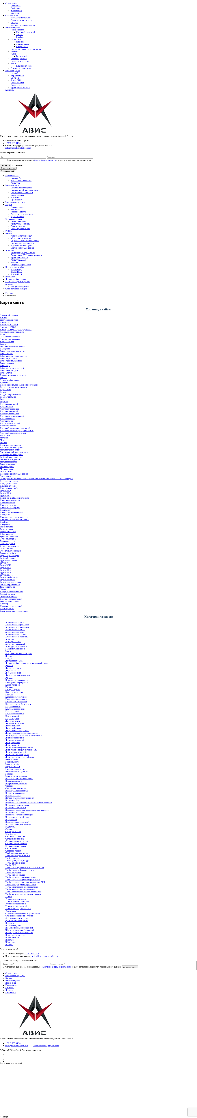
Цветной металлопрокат (22, 192)
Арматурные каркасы (20, 87)
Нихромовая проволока (16, 783)
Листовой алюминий (25, 32)
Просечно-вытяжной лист (17, 817)
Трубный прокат (7, 558)
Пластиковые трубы (14, 267)
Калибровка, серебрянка (16, 682)
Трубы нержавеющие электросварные (22, 880)
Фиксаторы (10, 911)
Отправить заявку (8, 168)
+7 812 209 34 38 (13, 143)
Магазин (4, 438)
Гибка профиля (7, 363)
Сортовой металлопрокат (22, 248)
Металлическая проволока (17, 771)
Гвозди (8, 658)
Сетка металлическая (15, 836)
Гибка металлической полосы (13, 356)
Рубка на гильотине (9, 536)
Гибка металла (17, 30)
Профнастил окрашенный (17, 822)
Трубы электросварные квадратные (21, 887)
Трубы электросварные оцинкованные (23, 892)
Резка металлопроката (21, 68)
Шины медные (12, 937)
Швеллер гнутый (13, 925)
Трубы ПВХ (16, 272)
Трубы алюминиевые (15, 863)
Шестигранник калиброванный (19, 930)
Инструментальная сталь (16, 680)
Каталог (3, 392)
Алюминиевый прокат (15, 634)
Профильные (22, 46)
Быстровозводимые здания (23, 25)
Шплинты (10, 942)
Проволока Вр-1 (12, 800)
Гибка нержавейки (8, 358)
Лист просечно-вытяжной (12, 416)
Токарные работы (8, 553)
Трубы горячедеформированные (20, 870)
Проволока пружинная (15, 807)
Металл (8, 233)
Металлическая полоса (21, 180)
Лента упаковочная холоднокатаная (21, 733)
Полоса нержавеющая (10, 500)
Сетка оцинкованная (20, 228)
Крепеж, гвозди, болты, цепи (18, 704)
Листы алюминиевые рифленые (20, 757)
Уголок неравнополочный (17, 901)
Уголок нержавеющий (10, 584)
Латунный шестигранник (17, 730)
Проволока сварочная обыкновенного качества (27, 810)
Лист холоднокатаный (10, 423)
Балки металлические (15, 649)
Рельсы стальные (8, 531)
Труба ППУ (16, 80)
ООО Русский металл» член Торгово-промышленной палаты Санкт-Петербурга (36, 478)
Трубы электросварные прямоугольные (23, 894)
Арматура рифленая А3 (16, 646)
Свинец (8, 829)
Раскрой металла (18, 212)
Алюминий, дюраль (9, 315)
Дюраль (8, 677)
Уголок (19, 34)
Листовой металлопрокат (22, 243)
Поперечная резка (8, 505)
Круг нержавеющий (9, 404)
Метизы (9, 774)
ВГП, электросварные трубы (18, 653)
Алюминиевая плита (14, 622)
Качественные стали (14, 692)
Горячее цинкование (20, 61)
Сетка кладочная (18, 221)
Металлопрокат (12, 70)
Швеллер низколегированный (19, 928)
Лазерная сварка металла (22, 214)
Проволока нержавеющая (11, 512)
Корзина (4, 402)
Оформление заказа (9, 481)
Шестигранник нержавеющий (14, 611)
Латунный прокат (13, 728)
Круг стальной (6, 406)
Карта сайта (5, 389)
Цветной (15, 78)
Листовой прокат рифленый (13, 433)
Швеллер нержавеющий (11, 606)
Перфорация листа (8, 483)
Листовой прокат (8, 426)
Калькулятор (16, 10)
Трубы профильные (9, 577)
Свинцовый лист (13, 831)
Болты (8, 651)
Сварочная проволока (21, 265)
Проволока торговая (14, 812)
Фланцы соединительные (17, 918)
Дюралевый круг (13, 670)
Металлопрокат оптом (21, 238)
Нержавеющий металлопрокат (25, 190)
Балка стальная (7, 341)
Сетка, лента (11, 848)
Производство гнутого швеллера (26, 49)
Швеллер (4, 604)
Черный (14, 73)
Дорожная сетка (18, 226)
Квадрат (9, 694)
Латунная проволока (14, 723)
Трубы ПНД (16, 274)
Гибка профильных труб (11, 361)
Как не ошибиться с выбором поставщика (19, 385)
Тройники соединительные (17, 855)
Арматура (15, 183)
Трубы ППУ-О (6, 572)
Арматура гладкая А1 (15, 644)
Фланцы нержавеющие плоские (19, 916)
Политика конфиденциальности (14, 498)
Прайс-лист (16, 8)
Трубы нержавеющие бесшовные (20, 877)
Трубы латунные (13, 872)
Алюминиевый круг (14, 632)
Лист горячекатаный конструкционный (23, 735)
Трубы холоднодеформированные (20, 884)
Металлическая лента (15, 769)
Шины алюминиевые (15, 935)
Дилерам (15, 13)
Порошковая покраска (10, 507)
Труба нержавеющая (9, 555)
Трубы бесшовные (8, 560)
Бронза (3, 344)
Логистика (16, 6)
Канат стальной (12, 685)
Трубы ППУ (16, 197)
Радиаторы (10, 827)
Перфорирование (19, 58)
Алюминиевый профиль (16, 637)
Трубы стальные (7, 580)
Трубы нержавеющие (15, 875)
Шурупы (9, 944)
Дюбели (9, 665)
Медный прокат (12, 766)
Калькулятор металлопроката (13, 387)
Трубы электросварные (10, 582)
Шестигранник (7, 608)
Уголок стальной (7, 587)
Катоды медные (12, 689)
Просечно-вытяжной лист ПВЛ (14, 519)
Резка (13, 63)
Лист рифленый (7, 418)
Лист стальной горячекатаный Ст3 (21, 750)
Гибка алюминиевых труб (12, 368)
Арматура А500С (19, 260)
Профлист (10, 277)
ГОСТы (8, 231)
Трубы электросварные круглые (20, 889)
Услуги (8, 204)
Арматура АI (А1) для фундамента (26, 255)
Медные (20, 42)
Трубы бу (4, 563)
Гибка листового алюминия (12, 351)
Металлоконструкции (21, 18)
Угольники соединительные (18, 908)
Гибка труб (16, 39)
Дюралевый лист (13, 673)
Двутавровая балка (14, 661)
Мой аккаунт (6, 471)
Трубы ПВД (16, 269)
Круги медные (12, 718)
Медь (2, 440)
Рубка (13, 54)
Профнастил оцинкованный (18, 824)
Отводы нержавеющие (15, 788)
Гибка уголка (6, 373)
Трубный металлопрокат (22, 245)
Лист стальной (6, 421)
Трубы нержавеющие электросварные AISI (25, 882)
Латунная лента (12, 721)
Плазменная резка (24, 66)
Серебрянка (10, 834)
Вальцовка (16, 51)
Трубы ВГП (5, 565)
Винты (8, 656)
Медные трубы (12, 764)
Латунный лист (12, 726)
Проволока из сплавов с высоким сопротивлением (28, 803)
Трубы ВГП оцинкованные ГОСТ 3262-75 (24, 867)
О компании (11, 3)
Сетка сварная (17, 83)
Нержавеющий (17, 75)
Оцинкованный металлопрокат (25, 240)
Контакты (9, 90)
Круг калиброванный (15, 709)
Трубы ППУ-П (6, 575)
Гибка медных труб (9, 370)
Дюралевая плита (13, 668)
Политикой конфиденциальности (45, 160)
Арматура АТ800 (13, 641)
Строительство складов (21, 20)
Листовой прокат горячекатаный (15, 428)
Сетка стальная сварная (16, 843)
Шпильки (9, 940)
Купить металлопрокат (21, 236)
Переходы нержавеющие (16, 791)
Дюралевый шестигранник (17, 675)
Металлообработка (14, 27)
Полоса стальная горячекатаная (19, 798)
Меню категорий (7, 171)
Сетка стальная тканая (15, 846)
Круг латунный (12, 711)
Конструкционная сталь (16, 702)
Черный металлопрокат (21, 188)
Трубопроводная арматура (17, 860)
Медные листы (12, 762)
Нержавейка (16, 178)
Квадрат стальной (8, 397)
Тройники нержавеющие (16, 853)
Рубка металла (17, 216)
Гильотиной (21, 56)
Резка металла (17, 207)
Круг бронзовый (13, 706)
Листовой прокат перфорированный (17, 430)
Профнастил (16, 85)
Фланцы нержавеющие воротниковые (22, 913)
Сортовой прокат (13, 851)
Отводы (9, 786)
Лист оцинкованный (9, 414)
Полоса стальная (7, 503)
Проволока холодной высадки (19, 815)
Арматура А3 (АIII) (19, 257)
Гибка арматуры (7, 464)
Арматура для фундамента (23, 253)
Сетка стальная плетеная (16, 841)
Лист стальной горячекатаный (19, 747)
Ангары (14, 22)
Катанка (14, 262)
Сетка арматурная (13, 219)
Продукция (5, 515)
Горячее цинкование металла (13, 375)
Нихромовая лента (13, 781)
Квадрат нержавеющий (10, 394)
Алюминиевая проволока (17, 625)
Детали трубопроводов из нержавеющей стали (26, 663)
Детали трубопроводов (15, 279)
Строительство (12, 15)
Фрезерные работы (8, 596)
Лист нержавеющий (9, 411)
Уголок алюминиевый (15, 899)
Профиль (20, 37)
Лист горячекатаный (9, 409)
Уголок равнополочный (16, 906)
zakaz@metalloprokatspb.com (18, 148)
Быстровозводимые (20, 286)
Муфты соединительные (16, 776)
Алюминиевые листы (15, 629)
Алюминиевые (23, 44)
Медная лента (11, 759)
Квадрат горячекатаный (16, 697)
